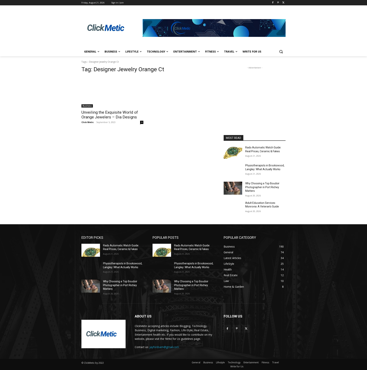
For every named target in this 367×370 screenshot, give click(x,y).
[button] (281, 51)
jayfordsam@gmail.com (164, 347)
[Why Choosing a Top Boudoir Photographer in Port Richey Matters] (233, 188)
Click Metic (87, 122)
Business (87, 105)
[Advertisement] (254, 93)
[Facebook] (273, 3)
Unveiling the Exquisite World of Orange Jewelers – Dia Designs (109, 114)
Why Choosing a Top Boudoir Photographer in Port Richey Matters (262, 187)
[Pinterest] (278, 3)
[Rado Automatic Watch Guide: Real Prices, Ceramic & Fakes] (233, 152)
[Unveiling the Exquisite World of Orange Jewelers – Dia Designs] (112, 92)
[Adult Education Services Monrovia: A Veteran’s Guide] (233, 207)
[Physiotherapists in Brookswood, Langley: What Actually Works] (233, 170)
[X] (283, 3)
